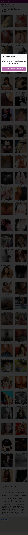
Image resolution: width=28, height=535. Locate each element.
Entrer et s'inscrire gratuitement (14, 69)
